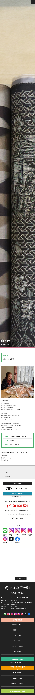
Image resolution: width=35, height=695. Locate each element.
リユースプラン (17, 652)
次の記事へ (4, 460)
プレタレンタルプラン (17, 646)
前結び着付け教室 (17, 678)
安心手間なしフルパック (17, 624)
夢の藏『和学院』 (17, 673)
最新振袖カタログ (17, 630)
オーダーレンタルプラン (17, 641)
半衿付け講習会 (6, 477)
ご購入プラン (17, 635)
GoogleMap (20, 578)
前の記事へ (5, 456)
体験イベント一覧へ (6, 458)
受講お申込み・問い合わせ (17, 683)
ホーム (4, 468)
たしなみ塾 (5, 472)
